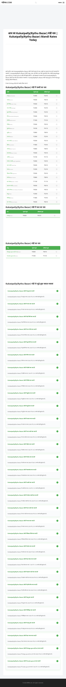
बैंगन (8, 116)
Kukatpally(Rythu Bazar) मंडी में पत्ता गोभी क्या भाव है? (22, 329)
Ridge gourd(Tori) (12, 252)
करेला (8, 149)
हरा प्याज (9, 202)
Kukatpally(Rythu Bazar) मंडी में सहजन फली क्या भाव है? (23, 572)
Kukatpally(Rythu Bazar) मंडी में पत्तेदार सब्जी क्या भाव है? (23, 495)
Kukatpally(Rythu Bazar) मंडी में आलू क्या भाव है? (21, 291)
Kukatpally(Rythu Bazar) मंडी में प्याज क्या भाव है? (21, 521)
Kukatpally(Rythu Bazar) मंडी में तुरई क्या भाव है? (21, 406)
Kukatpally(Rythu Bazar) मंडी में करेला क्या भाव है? (21, 457)
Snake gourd (11, 256)
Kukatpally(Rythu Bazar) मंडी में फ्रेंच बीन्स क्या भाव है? (22, 584)
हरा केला (9, 181)
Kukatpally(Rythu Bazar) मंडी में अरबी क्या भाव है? (21, 482)
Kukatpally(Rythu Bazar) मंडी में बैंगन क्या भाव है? (21, 355)
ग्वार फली (9, 141)
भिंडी (8, 124)
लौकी (8, 120)
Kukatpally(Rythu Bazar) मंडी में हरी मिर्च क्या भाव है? (22, 316)
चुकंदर (8, 128)
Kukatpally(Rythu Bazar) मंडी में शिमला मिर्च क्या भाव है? (23, 533)
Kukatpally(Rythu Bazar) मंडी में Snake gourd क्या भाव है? (24, 661)
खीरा (8, 145)
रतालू (8, 215)
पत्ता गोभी (9, 108)
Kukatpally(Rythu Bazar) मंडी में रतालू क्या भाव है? (21, 623)
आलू (8, 96)
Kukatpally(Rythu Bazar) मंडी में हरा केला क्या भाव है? (22, 559)
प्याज (8, 169)
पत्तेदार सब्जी (10, 161)
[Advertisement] (33, 16)
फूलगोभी (9, 112)
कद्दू (7, 194)
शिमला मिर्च (9, 173)
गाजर (8, 100)
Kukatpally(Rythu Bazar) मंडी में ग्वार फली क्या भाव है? (22, 431)
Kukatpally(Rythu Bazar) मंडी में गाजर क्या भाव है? (21, 304)
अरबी (8, 157)
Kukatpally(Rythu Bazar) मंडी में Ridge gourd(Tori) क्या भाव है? (26, 648)
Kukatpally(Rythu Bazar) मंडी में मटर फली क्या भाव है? (22, 508)
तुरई (8, 132)
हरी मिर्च (9, 104)
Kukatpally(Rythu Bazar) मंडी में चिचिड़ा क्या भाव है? (22, 610)
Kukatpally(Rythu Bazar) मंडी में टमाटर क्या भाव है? (21, 418)
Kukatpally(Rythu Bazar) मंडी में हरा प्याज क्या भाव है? (22, 635)
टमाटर (8, 136)
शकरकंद (9, 153)
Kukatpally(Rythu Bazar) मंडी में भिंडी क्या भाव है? (21, 380)
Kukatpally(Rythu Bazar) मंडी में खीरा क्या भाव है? (21, 444)
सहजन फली (10, 185)
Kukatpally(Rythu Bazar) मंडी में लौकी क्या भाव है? (21, 367)
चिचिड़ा (8, 198)
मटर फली (9, 165)
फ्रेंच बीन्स (9, 189)
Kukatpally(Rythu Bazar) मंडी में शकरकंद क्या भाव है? (22, 470)
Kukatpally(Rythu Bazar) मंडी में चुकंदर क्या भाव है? (21, 393)
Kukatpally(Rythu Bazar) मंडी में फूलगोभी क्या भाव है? (22, 342)
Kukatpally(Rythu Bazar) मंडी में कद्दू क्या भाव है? (21, 597)
